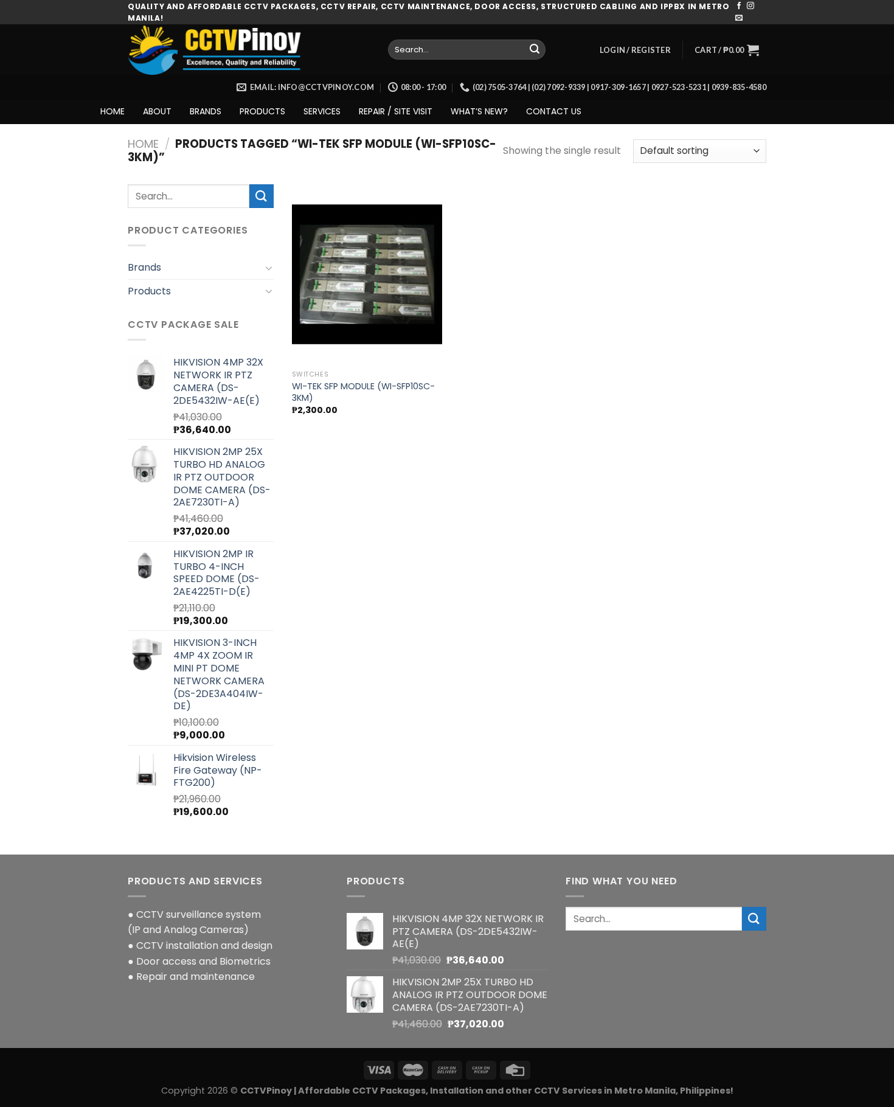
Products (149, 291)
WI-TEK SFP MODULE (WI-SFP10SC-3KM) (363, 392)
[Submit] (534, 50)
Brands (144, 267)
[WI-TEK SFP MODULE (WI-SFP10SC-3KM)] (367, 274)
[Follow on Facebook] (739, 6)
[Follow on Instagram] (750, 6)
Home (143, 143)
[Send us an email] (739, 18)
